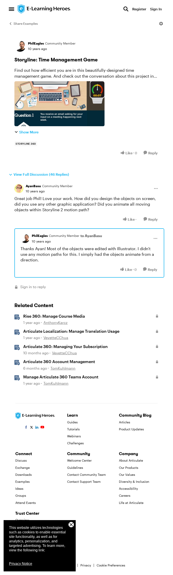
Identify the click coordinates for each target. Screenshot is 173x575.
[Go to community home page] (44, 8)
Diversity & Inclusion (134, 481)
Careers (124, 495)
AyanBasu (33, 186)
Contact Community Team (86, 474)
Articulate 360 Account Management (59, 361)
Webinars (74, 436)
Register (139, 9)
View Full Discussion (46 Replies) (41, 174)
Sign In (156, 9)
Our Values (127, 474)
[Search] (126, 9)
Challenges (75, 443)
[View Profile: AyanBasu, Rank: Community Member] (18, 188)
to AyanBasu (91, 236)
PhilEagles (36, 43)
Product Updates (131, 429)
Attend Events (25, 503)
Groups (20, 495)
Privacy (85, 565)
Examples (22, 481)
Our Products (128, 467)
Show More (29, 132)
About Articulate (131, 460)
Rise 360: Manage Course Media (54, 316)
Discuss (21, 460)
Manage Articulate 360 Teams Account (60, 376)
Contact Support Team (84, 481)
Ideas (19, 488)
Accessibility (128, 488)
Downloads (23, 474)
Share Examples (26, 23)
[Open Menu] (161, 23)
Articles (124, 422)
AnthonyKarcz (55, 322)
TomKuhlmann (62, 368)
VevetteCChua (55, 337)
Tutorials (73, 429)
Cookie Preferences (111, 565)
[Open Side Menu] (11, 9)
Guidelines (75, 467)
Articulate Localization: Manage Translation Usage (71, 331)
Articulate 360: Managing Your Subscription (65, 346)
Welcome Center (79, 460)
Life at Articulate (131, 503)
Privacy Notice (20, 564)
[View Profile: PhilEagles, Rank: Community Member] (20, 46)
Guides (72, 422)
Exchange (22, 467)
